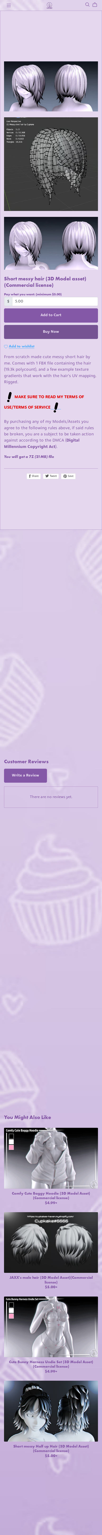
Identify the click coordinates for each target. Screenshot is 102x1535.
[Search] (87, 4)
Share (35, 476)
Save (70, 476)
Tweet (53, 476)
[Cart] (96, 4)
